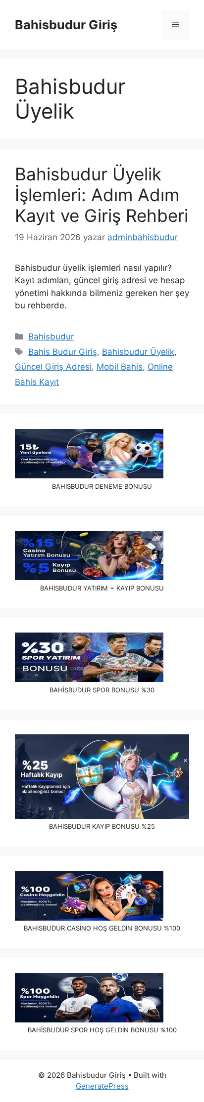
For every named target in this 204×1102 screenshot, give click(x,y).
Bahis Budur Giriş (62, 352)
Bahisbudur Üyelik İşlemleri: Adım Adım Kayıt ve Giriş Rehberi (101, 195)
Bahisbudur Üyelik (138, 352)
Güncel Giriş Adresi (53, 367)
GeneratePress (102, 1086)
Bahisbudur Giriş (66, 24)
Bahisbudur (51, 336)
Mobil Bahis (120, 367)
